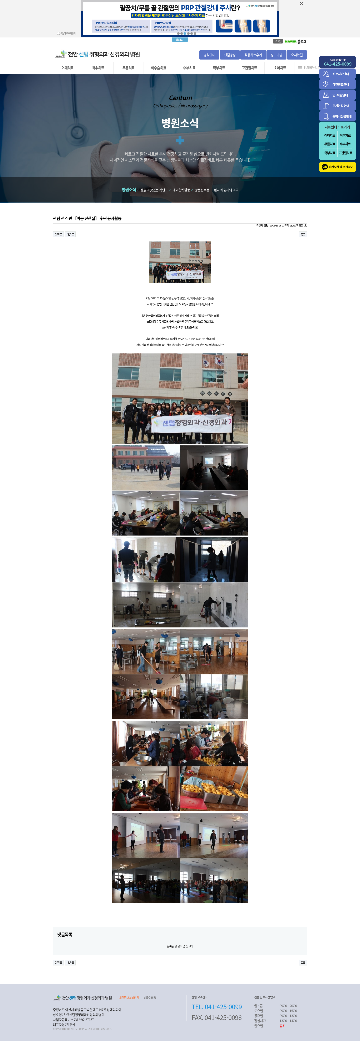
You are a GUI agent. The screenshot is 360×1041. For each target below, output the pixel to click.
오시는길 (297, 54)
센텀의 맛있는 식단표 (154, 189)
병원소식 (129, 190)
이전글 (58, 234)
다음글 (70, 234)
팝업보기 (180, 39)
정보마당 (276, 54)
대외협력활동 (181, 189)
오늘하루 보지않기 (68, 33)
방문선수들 (202, 189)
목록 (302, 234)
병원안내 (209, 54)
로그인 (278, 41)
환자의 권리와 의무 (226, 189)
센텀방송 (230, 54)
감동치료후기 (253, 54)
